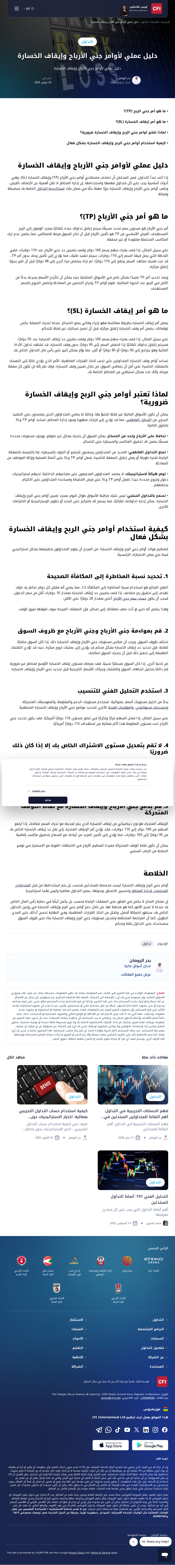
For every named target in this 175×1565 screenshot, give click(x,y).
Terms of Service (100, 1553)
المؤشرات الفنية (120, 707)
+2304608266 (147, 1398)
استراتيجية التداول (51, 188)
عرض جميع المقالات (136, 974)
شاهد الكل (16, 1057)
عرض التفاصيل (38, 791)
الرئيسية (165, 22)
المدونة (155, 22)
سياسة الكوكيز (159, 1535)
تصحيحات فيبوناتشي (151, 707)
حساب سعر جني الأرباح (129, 598)
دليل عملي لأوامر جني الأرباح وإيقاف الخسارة (114, 22)
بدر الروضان (124, 78)
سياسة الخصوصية (136, 1535)
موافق (48, 800)
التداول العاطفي (139, 419)
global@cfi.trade (111, 1398)
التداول (144, 22)
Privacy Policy (77, 1553)
